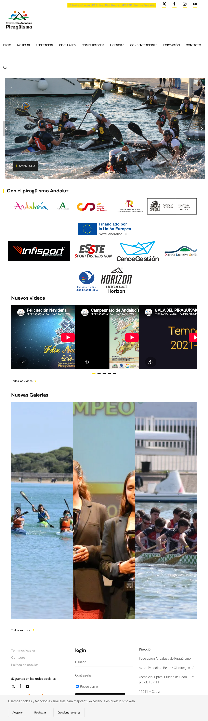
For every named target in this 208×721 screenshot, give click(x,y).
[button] (5, 67)
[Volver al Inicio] (18, 21)
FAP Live (97, 5)
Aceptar (17, 712)
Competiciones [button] (93, 45)
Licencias (117, 45)
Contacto (193, 45)
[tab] (93, 373)
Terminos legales (23, 650)
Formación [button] (171, 45)
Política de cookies (24, 665)
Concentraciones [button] (143, 45)
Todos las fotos (20, 630)
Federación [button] (44, 45)
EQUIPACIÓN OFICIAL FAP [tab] (86, 172)
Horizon (116, 291)
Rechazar (40, 712)
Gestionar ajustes (69, 712)
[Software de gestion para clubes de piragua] (138, 251)
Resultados (112, 5)
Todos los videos (21, 381)
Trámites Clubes (79, 5)
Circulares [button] (67, 45)
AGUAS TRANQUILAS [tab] (101, 172)
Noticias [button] (23, 45)
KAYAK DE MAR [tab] (121, 172)
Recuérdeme (88, 686)
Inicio (7, 45)
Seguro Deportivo (145, 5)
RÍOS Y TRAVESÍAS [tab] (96, 172)
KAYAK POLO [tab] (111, 172)
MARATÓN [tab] (116, 172)
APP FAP (126, 5)
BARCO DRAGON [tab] (91, 172)
